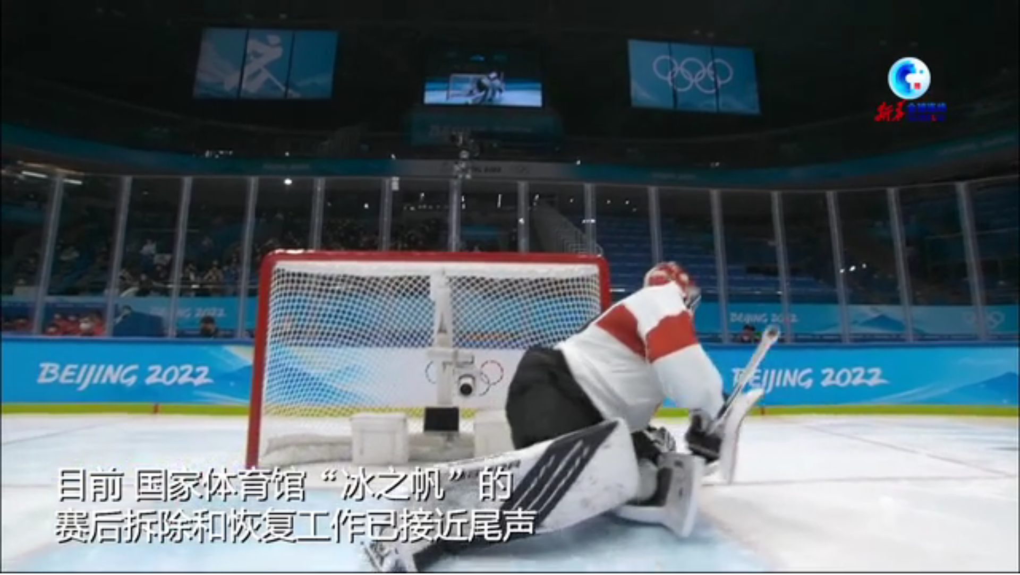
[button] (8, 565)
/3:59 (41, 564)
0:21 (27, 564)
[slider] (982, 563)
